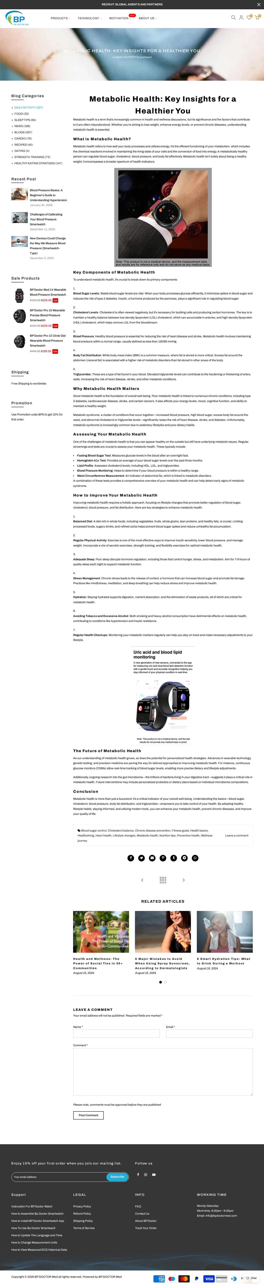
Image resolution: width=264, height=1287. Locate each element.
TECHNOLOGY (88, 18)
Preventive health (188, 835)
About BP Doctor (146, 1220)
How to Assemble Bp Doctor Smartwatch (37, 1213)
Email (170, 1027)
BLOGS (23, 132)
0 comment (144, 57)
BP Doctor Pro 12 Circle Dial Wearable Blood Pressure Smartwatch (48, 340)
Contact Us (142, 1213)
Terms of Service (84, 1228)
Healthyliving (86, 835)
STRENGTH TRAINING (32, 157)
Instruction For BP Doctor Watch (31, 1206)
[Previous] (77, 947)
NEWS (22, 126)
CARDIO (23, 138)
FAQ (138, 1206)
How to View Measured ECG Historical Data (39, 1249)
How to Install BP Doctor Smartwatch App (37, 1220)
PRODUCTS (59, 18)
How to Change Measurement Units (34, 1242)
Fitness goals (180, 830)
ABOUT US (146, 18)
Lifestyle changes (124, 835)
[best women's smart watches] (163, 696)
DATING (21, 150)
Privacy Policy (82, 1206)
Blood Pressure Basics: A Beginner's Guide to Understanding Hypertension (48, 195)
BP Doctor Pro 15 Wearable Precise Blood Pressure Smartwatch (47, 315)
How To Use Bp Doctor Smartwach (33, 1228)
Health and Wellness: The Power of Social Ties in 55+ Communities (98, 963)
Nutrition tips (167, 835)
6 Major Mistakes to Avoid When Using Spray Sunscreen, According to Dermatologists (162, 963)
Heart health (103, 835)
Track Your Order (146, 1228)
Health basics (199, 830)
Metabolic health (147, 835)
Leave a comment (236, 835)
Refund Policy (82, 1213)
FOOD (21, 113)
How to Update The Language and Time (36, 1235)
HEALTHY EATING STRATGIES (38, 163)
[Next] (248, 947)
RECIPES (23, 144)
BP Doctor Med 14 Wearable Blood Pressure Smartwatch (48, 292)
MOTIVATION (121, 17)
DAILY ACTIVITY (126, 57)
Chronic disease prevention (152, 830)
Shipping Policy (83, 1220)
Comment (80, 1045)
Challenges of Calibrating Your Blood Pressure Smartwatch (46, 219)
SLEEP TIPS (25, 120)
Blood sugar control (93, 830)
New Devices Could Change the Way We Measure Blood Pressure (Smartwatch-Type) (48, 246)
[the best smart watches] (163, 217)
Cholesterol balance (121, 830)
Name (78, 1027)
